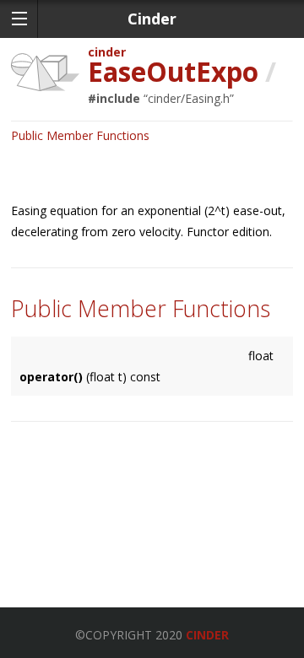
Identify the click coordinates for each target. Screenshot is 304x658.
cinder (107, 52)
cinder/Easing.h (189, 98)
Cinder (207, 635)
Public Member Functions (80, 135)
